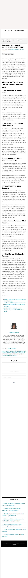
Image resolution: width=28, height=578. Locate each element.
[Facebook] (10, 365)
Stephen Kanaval (15, 526)
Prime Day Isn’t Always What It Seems (16, 352)
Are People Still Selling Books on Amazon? (14, 302)
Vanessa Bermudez (14, 520)
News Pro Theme (15, 542)
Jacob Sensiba (12, 515)
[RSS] (17, 365)
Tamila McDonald (10, 505)
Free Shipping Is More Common (12, 351)
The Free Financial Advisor (14, 35)
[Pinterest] (13, 365)
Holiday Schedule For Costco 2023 (12, 308)
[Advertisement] (14, 14)
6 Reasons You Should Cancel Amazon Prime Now (13, 46)
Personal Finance (12, 348)
